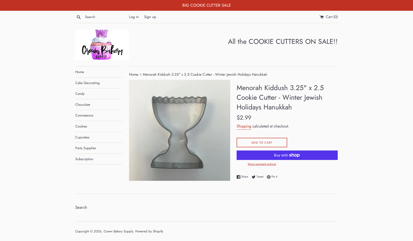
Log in (134, 16)
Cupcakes (82, 137)
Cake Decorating (87, 82)
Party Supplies (85, 148)
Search (81, 207)
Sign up (150, 16)
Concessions (84, 115)
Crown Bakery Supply (118, 231)
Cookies (81, 126)
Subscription (84, 159)
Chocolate (82, 104)
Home (79, 71)
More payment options (262, 164)
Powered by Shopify (149, 231)
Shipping (244, 126)
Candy (80, 93)
